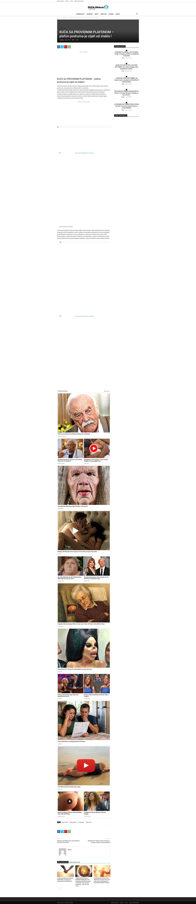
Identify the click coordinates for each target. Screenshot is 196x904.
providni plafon (81, 822)
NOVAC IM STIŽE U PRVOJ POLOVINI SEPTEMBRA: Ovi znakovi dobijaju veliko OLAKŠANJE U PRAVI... (126, 67)
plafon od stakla (65, 822)
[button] (137, 14)
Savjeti (118, 14)
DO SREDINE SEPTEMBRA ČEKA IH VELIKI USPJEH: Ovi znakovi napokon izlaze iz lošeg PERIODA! (126, 106)
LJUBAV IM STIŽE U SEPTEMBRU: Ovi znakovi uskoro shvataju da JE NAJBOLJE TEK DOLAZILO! (126, 80)
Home (58, 17)
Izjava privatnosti (60, 1)
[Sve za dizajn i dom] (98, 7)
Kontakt (66, 1)
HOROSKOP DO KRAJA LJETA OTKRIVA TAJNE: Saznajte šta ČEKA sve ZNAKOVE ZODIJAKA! (126, 54)
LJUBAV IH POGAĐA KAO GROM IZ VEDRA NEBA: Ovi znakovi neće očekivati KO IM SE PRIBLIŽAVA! (65, 880)
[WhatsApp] (69, 46)
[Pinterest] (65, 46)
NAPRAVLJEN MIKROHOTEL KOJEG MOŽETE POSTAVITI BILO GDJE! (68, 841)
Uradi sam (103, 14)
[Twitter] (62, 46)
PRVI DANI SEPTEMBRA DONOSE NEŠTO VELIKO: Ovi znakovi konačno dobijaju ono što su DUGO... (126, 93)
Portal (123, 57)
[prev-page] (58, 889)
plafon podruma (73, 822)
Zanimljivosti (80, 14)
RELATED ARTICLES (63, 862)
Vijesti (96, 14)
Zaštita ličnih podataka (78, 1)
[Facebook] (58, 46)
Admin (62, 39)
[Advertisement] (84, 63)
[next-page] (60, 889)
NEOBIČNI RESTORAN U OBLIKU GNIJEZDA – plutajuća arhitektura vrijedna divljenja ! (99, 841)
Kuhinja (111, 14)
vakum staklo (88, 822)
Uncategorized (64, 17)
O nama (71, 1)
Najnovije (89, 14)
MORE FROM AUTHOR (74, 862)
